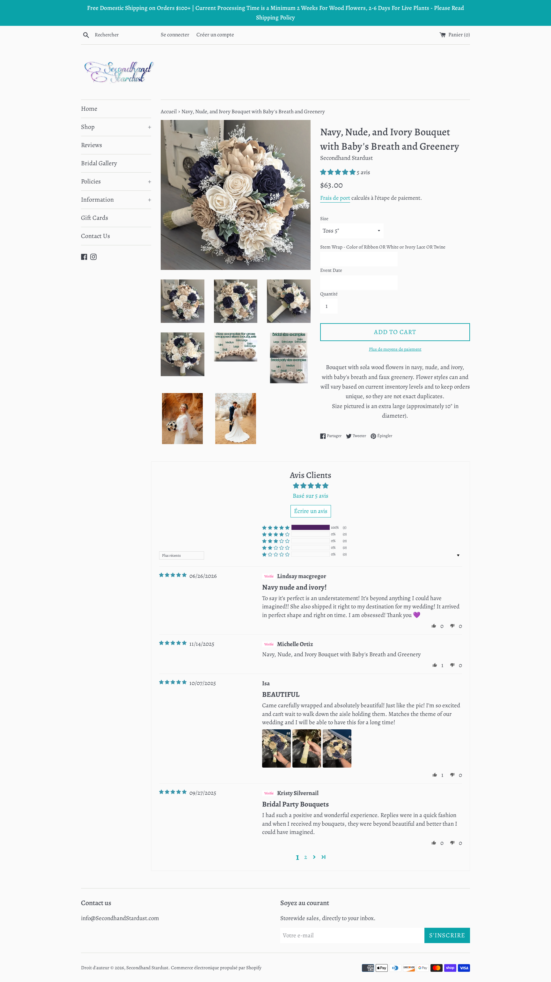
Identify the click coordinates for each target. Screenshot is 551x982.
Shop (116, 127)
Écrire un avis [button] (310, 511)
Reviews (91, 145)
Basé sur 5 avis (310, 496)
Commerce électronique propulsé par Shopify (216, 967)
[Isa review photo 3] (337, 748)
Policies (116, 181)
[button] (338, 172)
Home (89, 108)
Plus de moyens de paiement (395, 349)
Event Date (331, 270)
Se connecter (175, 34)
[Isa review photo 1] (276, 748)
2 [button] (305, 857)
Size (324, 218)
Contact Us (95, 236)
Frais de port (335, 198)
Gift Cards (94, 217)
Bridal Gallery (99, 163)
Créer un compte (215, 34)
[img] (173, 575)
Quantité (329, 294)
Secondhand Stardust (147, 967)
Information (116, 199)
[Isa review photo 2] (306, 748)
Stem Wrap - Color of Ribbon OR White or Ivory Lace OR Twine (382, 247)
